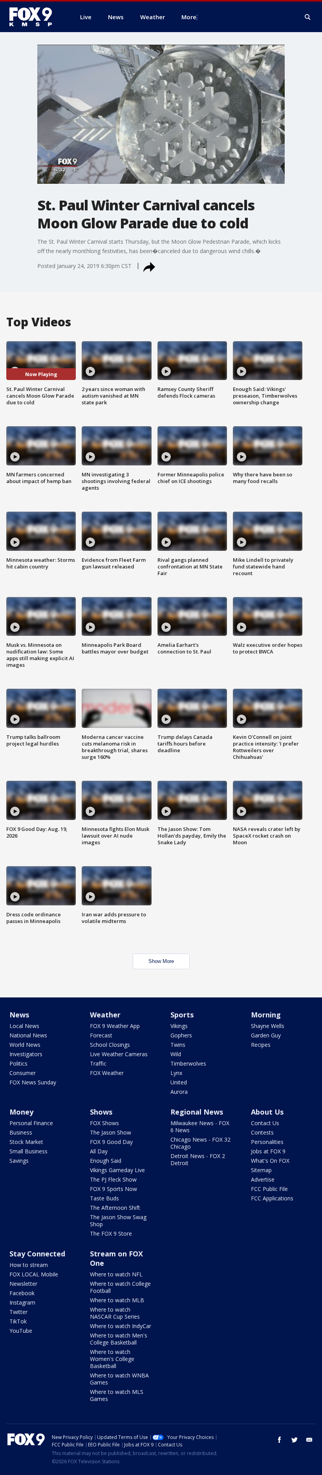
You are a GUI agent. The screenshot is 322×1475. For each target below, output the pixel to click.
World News (24, 1044)
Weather (105, 1014)
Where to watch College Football (120, 1287)
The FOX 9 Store (111, 1233)
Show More (161, 961)
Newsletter (23, 1283)
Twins (177, 1044)
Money (21, 1112)
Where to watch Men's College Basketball (118, 1339)
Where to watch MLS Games (116, 1395)
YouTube (20, 1330)
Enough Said (105, 1160)
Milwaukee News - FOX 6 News (199, 1126)
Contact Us (265, 1123)
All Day (99, 1151)
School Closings (110, 1044)
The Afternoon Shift (115, 1207)
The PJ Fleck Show (113, 1179)
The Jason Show (110, 1132)
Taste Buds (104, 1198)
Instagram (22, 1302)
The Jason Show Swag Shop (118, 1220)
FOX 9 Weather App (115, 1026)
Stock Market (26, 1142)
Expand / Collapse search (308, 17)
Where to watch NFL (116, 1274)
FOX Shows (104, 1123)
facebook (279, 1439)
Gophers (181, 1035)
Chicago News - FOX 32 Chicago (200, 1143)
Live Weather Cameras (119, 1054)
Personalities (267, 1142)
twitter (294, 1439)
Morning (266, 1014)
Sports (182, 1014)
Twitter (18, 1312)
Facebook (22, 1293)
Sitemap (261, 1170)
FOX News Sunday (32, 1082)
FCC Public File (269, 1189)
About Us (267, 1112)
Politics (18, 1063)
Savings (19, 1160)
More (188, 17)
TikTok (18, 1321)
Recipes (261, 1044)
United (178, 1082)
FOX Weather (107, 1073)
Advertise (262, 1179)
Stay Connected (37, 1253)
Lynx (176, 1073)
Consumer (22, 1073)
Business (20, 1132)
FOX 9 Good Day (111, 1142)
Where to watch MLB (117, 1300)
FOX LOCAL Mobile (33, 1274)
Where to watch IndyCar (120, 1326)
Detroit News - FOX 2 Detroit (197, 1159)
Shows (101, 1112)
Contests (262, 1132)
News (19, 1014)
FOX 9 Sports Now (113, 1189)
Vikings (179, 1026)
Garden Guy (266, 1035)
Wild (175, 1054)
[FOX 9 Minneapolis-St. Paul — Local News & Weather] (35, 16)
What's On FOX (270, 1160)
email (309, 1439)
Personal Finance (31, 1123)
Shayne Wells (267, 1026)
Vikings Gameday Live (117, 1170)
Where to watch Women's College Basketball (112, 1359)
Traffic (98, 1063)
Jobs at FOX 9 (268, 1151)
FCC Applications (272, 1198)
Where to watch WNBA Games (119, 1379)
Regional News (196, 1112)
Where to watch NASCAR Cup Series (115, 1313)
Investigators (25, 1054)
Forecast (101, 1035)
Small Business (28, 1151)
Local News (24, 1026)
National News (28, 1035)
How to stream (28, 1265)
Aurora (179, 1091)
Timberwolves (188, 1063)
